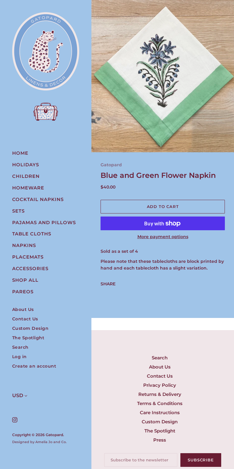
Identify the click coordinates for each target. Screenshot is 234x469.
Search (20, 347)
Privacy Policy (159, 385)
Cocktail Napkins (38, 199)
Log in (19, 356)
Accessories (30, 268)
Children (26, 176)
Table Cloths (31, 234)
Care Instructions (160, 412)
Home (20, 153)
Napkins (24, 245)
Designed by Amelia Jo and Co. (39, 442)
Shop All (25, 280)
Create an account (34, 366)
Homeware (28, 188)
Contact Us (25, 319)
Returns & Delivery (159, 394)
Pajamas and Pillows (44, 222)
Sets (18, 211)
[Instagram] (14, 419)
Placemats (28, 257)
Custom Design (30, 328)
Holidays (25, 165)
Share (108, 284)
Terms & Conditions (160, 403)
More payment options (162, 236)
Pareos (23, 291)
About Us (23, 309)
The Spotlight (28, 337)
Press (159, 440)
